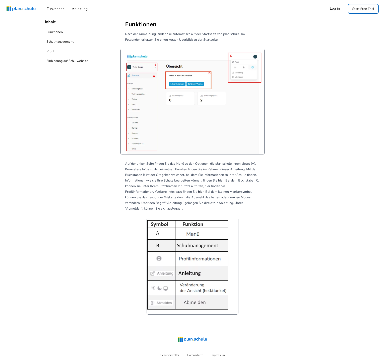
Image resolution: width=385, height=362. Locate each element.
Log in (335, 8)
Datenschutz (195, 355)
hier (221, 180)
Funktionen (56, 8)
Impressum (218, 355)
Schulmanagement (60, 41)
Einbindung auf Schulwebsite (67, 61)
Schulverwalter (169, 355)
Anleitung (80, 8)
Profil (50, 51)
